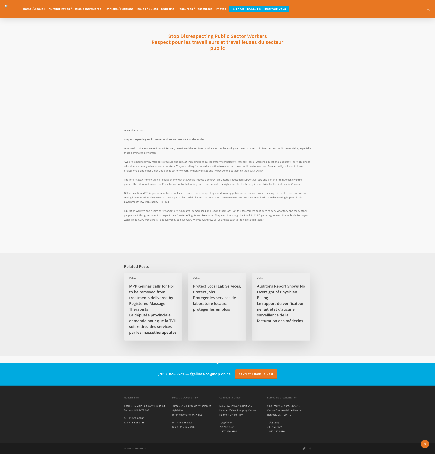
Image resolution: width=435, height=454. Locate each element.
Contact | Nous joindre (256, 374)
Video (132, 278)
